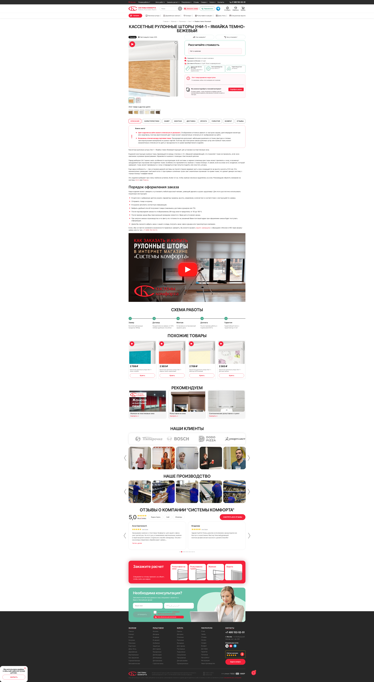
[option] (153, 69)
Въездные (180, 643)
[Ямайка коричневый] (158, 111)
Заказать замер (192, 9)
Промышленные (182, 663)
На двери (156, 637)
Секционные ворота (238, 16)
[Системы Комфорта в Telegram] (235, 646)
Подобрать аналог (236, 89)
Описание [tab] (134, 121)
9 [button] (192, 551)
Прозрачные (157, 652)
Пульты (179, 631)
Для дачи (156, 634)
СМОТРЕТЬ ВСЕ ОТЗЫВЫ (232, 517)
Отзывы (196, 2)
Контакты (221, 2)
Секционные (181, 655)
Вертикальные (133, 655)
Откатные (180, 637)
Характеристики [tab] (151, 121)
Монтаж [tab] (178, 121)
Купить (142, 375)
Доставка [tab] (191, 121)
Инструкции (205, 660)
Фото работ (159, 2)
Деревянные (133, 652)
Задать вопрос (235, 662)
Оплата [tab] (203, 121)
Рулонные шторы (154, 16)
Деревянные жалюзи (172, 16)
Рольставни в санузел (204, 16)
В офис (131, 637)
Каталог (136, 15)
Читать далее (137, 543)
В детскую (132, 646)
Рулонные (132, 643)
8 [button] (190, 551)
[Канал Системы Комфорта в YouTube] (230, 646)
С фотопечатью (158, 663)
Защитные (156, 646)
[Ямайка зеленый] (152, 111)
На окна (155, 631)
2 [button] (181, 551)
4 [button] (184, 551)
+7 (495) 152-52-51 (150, 230)
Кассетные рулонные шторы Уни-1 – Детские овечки (230, 370)
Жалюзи (132, 628)
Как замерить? (201, 37)
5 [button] (186, 551)
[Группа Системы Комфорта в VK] (227, 646)
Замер (203, 634)
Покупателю (186, 2)
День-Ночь (222, 16)
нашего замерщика (203, 228)
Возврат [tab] (228, 121)
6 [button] (187, 551)
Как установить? (232, 37)
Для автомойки (182, 661)
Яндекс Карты (155, 517)
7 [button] (189, 551)
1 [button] (180, 551)
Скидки (203, 2)
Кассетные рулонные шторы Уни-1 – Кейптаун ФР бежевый (200, 370)
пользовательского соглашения (232, 677)
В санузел (156, 640)
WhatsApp (178, 517)
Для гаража (157, 649)
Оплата (203, 640)
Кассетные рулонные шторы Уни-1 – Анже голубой (141, 370)
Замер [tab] (166, 121)
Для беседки (157, 655)
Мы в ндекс (141, 518)
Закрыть (14, 677)
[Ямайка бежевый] (147, 111)
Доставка (204, 649)
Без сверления (134, 658)
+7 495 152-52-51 (235, 632)
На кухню (132, 640)
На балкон (156, 643)
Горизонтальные (134, 661)
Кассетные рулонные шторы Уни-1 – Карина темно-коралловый (171, 370)
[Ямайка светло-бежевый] (136, 111)
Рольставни (158, 628)
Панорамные (181, 658)
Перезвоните (208, 9)
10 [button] (194, 551)
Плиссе (145, 180)
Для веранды (157, 658)
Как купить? (205, 658)
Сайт (167, 517)
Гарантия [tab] (216, 121)
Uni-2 (137, 180)
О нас (203, 631)
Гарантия (204, 652)
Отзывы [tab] (240, 121)
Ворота (180, 628)
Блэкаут (188, 16)
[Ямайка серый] (141, 111)
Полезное (204, 655)
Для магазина (157, 661)
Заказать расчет (172, 2)
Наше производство (208, 663)
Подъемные (181, 652)
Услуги (211, 2)
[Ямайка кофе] (131, 111)
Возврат (204, 646)
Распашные (181, 649)
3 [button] (183, 551)
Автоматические (134, 663)
